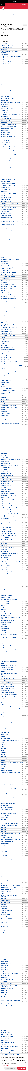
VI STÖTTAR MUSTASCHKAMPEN (7, 224)
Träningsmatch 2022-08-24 (6, 597)
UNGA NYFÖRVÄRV (5, 483)
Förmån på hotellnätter (5, 1052)
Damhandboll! (3, 1030)
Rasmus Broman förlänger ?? (7, 90)
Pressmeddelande (4, 559)
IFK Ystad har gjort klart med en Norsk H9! (9, 973)
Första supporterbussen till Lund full (8, 154)
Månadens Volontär (5, 96)
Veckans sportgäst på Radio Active (8, 803)
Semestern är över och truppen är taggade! (9, 371)
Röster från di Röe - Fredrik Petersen (8, 357)
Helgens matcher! (4, 557)
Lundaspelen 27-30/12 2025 (6, 142)
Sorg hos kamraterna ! (5, 491)
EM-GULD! (3, 704)
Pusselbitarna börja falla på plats (7, 1005)
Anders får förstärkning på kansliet (8, 183)
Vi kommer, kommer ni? (5, 341)
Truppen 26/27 (4, 49)
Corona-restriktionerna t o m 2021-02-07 (9, 861)
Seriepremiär (3, 591)
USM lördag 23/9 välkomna (6, 447)
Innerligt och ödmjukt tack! (6, 529)
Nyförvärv (3, 59)
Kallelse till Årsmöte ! (5, 632)
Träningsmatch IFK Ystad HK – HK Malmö (9, 465)
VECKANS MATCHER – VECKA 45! (7, 226)
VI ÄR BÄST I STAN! (4, 337)
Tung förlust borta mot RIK (6, 215)
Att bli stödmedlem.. (5, 801)
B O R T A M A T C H (5, 265)
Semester (3, 943)
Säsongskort (3, 967)
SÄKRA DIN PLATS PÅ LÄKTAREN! (7, 45)
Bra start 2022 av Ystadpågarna (7, 722)
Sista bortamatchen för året (6, 158)
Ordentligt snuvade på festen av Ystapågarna (10, 507)
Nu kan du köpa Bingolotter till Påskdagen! (9, 823)
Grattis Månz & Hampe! (5, 189)
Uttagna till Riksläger (5, 382)
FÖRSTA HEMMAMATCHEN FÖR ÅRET (8, 124)
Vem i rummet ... (4, 232)
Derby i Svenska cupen (5, 373)
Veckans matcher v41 (5, 261)
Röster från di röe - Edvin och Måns (8, 359)
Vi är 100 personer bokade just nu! (8, 146)
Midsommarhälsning (5, 951)
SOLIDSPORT (3, 451)
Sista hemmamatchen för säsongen (8, 493)
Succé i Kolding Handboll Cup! (7, 659)
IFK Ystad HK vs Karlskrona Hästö (7, 579)
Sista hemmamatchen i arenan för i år (8, 150)
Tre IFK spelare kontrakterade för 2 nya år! (9, 1012)
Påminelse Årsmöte (5, 936)
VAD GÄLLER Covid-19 (5, 914)
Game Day (3, 766)
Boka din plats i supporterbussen (7, 315)
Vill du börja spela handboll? (6, 770)
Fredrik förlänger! (4, 311)
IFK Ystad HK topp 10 (5, 549)
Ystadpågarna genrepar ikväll (7, 589)
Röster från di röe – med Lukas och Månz (9, 361)
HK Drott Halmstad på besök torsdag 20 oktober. (11, 561)
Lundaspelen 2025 (4, 130)
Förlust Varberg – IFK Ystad (6, 288)
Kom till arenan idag (5, 177)
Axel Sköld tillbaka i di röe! (6, 255)
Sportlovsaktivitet (4, 421)
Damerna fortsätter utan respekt (7, 547)
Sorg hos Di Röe (4, 643)
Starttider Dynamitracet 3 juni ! (7, 479)
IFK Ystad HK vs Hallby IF (6, 865)
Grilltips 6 (2, 934)
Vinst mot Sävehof (4, 1040)
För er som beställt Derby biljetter (7, 1016)
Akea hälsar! (3, 945)
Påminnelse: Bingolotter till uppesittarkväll (9, 880)
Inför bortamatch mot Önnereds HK (8, 1050)
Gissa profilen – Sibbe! (5, 205)
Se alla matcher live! (5, 292)
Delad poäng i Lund (5, 134)
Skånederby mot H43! (5, 257)
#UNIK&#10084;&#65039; (6, 1007)
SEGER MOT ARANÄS (5, 140)
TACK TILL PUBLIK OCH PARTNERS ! (8, 688)
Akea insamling (4, 906)
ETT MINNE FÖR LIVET (5, 112)
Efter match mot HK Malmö (6, 1009)
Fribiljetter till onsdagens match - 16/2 (8, 696)
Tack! (2, 786)
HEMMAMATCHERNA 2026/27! (7, 47)
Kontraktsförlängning (5, 270)
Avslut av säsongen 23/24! (6, 413)
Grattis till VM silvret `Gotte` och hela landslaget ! (11, 859)
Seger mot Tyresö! (4, 263)
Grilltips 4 (2, 947)
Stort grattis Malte (4, 384)
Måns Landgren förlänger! (6, 197)
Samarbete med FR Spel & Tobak (7, 284)
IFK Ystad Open (4, 353)
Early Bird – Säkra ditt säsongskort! (8, 61)
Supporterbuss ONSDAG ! (6, 415)
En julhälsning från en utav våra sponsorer (9, 1046)
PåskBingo (3, 663)
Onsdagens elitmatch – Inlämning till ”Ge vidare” (10, 740)
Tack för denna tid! (4, 640)
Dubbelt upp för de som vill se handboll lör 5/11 (10, 553)
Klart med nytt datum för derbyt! (7, 728)
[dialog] (14, 1063)
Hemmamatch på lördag (6, 167)
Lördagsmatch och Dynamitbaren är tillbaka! (10, 259)
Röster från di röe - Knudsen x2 (7, 294)
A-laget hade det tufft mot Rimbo (7, 567)
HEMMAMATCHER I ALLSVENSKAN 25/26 (9, 327)
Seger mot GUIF (4, 990)
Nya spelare (3, 920)
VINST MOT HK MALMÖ (5, 463)
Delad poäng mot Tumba (6, 201)
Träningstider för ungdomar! (6, 595)
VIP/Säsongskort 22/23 (5, 615)
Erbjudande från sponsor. (6, 963)
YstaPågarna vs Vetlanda (6, 900)
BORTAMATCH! (4, 247)
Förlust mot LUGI (4, 175)
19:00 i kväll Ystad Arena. (6, 497)
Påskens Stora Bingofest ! (6, 489)
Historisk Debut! (4, 912)
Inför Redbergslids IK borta (6, 996)
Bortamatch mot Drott (5, 171)
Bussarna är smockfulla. (6, 148)
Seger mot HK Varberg (5, 998)
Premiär (2, 750)
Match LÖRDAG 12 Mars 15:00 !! (7, 686)
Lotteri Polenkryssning (5, 1026)
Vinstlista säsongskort (5, 961)
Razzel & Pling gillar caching (6, 509)
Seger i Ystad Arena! (5, 253)
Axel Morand (3, 959)
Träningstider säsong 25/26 (6, 331)
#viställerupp (3, 700)
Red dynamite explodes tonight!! (7, 669)
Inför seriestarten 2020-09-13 (6, 918)
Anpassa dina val (5, 1065)
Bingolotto (3, 754)
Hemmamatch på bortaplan (6, 138)
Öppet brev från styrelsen (6, 485)
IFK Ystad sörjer (4, 971)
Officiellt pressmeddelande (6, 809)
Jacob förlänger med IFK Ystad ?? (8, 94)
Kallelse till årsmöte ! (5, 461)
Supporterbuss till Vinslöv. (6, 435)
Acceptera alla (21, 1068)
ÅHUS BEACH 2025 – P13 (6, 377)
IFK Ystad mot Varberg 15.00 (6, 505)
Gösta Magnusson (4, 799)
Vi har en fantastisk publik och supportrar (9, 203)
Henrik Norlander (4, 698)
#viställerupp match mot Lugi (7, 841)
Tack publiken (3, 680)
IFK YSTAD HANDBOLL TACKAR (7, 979)
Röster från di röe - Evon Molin (7, 347)
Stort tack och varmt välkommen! (7, 1024)
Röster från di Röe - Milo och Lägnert (8, 286)
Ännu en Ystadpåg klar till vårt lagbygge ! (9, 649)
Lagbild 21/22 (3, 768)
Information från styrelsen (6, 213)
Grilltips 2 (2, 953)
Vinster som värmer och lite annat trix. (8, 569)
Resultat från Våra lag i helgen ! (7, 563)
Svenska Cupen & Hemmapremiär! (8, 349)
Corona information (5, 870)
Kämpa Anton (3, 195)
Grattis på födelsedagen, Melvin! (7, 239)
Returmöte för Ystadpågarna (6, 724)
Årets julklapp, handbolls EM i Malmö (8, 193)
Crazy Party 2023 (7, 25)
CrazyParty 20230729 (5, 471)
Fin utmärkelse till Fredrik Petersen (8, 390)
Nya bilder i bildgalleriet (5, 908)
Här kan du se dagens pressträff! (7, 807)
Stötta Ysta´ (3, 863)
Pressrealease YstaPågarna (6, 910)
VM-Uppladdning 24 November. (7, 475)
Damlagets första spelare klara (7, 994)
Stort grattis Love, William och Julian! (8, 272)
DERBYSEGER (3, 339)
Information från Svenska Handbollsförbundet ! (10, 885)
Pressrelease (3, 748)
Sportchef (3, 932)
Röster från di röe (4, 313)
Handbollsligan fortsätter (6, 1028)
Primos (2, 702)
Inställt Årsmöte (4, 626)
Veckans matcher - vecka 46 (6, 217)
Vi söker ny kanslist (5, 1044)
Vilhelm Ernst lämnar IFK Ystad (7, 128)
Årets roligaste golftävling (6, 375)
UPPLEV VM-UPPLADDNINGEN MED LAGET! (9, 445)
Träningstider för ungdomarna (7, 922)
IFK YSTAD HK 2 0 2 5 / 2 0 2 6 (7, 274)
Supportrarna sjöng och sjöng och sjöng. (9, 535)
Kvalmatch (3, 409)
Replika (2, 742)
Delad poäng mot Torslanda (6, 92)
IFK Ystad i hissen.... (5, 543)
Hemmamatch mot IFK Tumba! (7, 209)
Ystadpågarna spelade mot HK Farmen (9, 599)
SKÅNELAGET (3, 437)
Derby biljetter (3, 744)
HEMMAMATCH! (4, 241)
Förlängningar (3, 676)
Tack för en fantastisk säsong (7, 63)
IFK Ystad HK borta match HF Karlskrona (9, 577)
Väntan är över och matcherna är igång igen (9, 126)
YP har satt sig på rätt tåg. (6, 565)
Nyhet (2, 876)
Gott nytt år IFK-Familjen (5, 132)
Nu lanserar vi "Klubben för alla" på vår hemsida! (10, 772)
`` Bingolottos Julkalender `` (6, 571)
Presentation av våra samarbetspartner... (9, 797)
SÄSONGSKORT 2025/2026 (6, 333)
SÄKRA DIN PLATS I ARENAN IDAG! (8, 179)
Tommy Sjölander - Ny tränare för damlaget (9, 661)
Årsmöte (2, 607)
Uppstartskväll (4, 916)
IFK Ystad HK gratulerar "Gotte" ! (7, 511)
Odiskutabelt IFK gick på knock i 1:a (8, 533)
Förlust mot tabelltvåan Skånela (7, 108)
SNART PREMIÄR (4, 305)
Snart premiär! (3, 455)
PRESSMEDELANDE (5, 732)
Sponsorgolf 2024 (4, 395)
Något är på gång (4, 100)
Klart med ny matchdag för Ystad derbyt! (9, 706)
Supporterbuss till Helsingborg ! (7, 417)
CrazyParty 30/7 (4, 624)
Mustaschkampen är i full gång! (7, 191)
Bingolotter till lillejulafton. (6, 738)
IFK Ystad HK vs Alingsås (6, 857)
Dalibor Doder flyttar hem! (6, 657)
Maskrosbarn (3, 736)
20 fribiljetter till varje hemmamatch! (8, 296)
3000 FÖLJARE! (4, 319)
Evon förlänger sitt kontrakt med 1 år (8, 173)
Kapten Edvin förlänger (5, 181)
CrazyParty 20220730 (5, 628)
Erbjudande (3, 605)
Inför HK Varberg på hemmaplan (7, 1003)
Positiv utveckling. (4, 545)
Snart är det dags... (4, 817)
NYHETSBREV (3, 449)
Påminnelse (3, 671)
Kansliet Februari (4, 1022)
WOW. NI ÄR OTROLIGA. (5, 152)
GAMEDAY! (3, 290)
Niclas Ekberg (3, 752)
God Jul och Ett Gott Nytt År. (6, 426)
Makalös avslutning (5, 690)
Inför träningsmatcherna (5, 926)
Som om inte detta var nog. (6, 537)
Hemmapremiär (4, 282)
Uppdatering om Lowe (5, 67)
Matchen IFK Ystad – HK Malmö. (7, 678)
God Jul (2, 730)
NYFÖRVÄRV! (3, 369)
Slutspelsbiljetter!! (4, 977)
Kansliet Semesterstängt (6, 622)
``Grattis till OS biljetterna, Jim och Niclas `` (9, 825)
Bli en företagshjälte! (5, 849)
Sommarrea (3, 403)
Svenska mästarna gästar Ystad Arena (8, 1042)
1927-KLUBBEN (4, 65)
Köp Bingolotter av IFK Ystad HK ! (7, 428)
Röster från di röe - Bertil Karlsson (7, 351)
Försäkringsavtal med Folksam (7, 249)
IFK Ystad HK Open (4, 457)
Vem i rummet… (4, 236)
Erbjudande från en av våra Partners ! (8, 665)
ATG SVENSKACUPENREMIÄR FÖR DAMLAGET (10, 114)
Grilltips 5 (2, 941)
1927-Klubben (3, 653)
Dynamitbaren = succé (5, 199)
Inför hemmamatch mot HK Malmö (8, 1014)
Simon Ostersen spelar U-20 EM (7, 620)
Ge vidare (2, 746)
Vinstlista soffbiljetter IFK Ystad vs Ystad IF (9, 889)
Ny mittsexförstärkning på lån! (7, 230)
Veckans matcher (4, 106)
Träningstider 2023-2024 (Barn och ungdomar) (10, 459)
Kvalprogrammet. (4, 411)
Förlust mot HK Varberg (5, 120)
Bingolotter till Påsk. (5, 419)
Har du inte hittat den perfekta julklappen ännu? (10, 156)
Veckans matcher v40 (5, 278)
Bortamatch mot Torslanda (6, 187)
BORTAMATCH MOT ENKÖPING (7, 169)
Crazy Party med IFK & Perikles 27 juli (8, 405)
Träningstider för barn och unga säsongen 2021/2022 (12, 762)
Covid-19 (2, 893)
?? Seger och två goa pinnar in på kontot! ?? (10, 163)
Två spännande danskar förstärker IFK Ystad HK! (11, 718)
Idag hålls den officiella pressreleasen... (9, 813)
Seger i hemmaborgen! (5, 234)
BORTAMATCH (3, 343)
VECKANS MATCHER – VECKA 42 (7, 251)
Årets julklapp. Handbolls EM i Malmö (8, 211)
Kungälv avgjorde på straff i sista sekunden (10, 581)
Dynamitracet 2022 (4, 630)
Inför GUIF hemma (4, 992)
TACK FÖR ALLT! (4, 69)
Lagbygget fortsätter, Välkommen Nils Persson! (10, 102)
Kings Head (3, 401)
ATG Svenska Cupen (5, 601)
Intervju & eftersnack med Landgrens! (8, 207)
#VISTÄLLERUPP (4, 851)
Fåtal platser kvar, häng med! (6, 122)
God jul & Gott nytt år (5, 1038)
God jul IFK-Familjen (5, 144)
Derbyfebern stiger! (5, 345)
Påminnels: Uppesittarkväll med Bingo (8, 887)
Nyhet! (2, 774)
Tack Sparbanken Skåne (6, 1020)
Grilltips (2, 955)
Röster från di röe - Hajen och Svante (8, 276)
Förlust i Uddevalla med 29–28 (7, 245)
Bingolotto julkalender (5, 902)
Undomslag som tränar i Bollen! (7, 667)
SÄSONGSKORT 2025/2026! (6, 309)
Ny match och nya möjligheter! (7, 682)
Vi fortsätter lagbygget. (5, 651)
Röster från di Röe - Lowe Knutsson (8, 355)
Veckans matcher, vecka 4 (6, 116)
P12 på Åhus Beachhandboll (6, 613)
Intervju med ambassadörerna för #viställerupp (10, 833)
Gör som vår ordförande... (6, 843)
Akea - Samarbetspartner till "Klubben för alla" (10, 792)
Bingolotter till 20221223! (6, 551)
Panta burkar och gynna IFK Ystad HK (8, 784)
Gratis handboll (4, 758)
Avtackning (3, 386)
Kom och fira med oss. (5, 593)
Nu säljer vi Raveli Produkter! (6, 837)
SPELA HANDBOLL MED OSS (6, 43)
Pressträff (3, 930)
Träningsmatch (4, 609)
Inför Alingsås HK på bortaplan (7, 988)
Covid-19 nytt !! (4, 855)
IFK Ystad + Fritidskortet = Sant (7, 317)
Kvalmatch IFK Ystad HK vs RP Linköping (9, 407)
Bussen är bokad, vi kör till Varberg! (8, 307)
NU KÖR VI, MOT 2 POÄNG (6, 161)
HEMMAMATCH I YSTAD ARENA (7, 98)
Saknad (2, 938)
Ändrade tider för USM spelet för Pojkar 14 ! (10, 712)
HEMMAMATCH (4, 443)
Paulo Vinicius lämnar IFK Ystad (7, 726)
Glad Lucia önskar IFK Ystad (6, 165)
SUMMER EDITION (4, 477)
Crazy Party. (3, 611)
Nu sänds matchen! (5, 924)
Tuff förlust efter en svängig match (8, 185)
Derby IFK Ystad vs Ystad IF (6, 891)
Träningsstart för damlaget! (6, 645)
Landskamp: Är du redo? (6, 432)
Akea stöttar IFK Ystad (5, 975)
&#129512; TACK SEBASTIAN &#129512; (9, 495)
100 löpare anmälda (5, 104)
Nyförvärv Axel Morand (5, 1032)
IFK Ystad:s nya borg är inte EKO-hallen (8, 499)
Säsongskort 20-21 (4, 969)
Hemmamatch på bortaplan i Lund (8, 136)
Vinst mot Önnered (4, 1048)
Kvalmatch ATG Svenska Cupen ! (7, 481)
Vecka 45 (2, 541)
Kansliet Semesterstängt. (6, 473)
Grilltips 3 (2, 949)
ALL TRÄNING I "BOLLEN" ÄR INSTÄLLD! (9, 684)
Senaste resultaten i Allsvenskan (7, 584)
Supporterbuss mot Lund (6, 88)
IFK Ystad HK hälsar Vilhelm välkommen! (9, 503)
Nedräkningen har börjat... (6, 815)
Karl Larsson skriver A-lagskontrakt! (8, 228)
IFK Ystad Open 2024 (5, 399)
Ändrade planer (4, 981)
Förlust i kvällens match (5, 280)
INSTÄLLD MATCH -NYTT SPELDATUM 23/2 (9, 694)
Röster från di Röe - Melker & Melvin (8, 335)
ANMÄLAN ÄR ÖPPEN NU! (6, 118)
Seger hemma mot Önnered (6, 1034)
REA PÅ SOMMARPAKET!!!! (6, 467)
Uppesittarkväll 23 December (7, 439)
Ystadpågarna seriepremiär (6, 575)
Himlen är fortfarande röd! (6, 329)
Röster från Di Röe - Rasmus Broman (8, 363)
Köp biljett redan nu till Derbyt (7, 1018)
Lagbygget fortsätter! (5, 647)
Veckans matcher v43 (5, 243)
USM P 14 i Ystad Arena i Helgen (7, 531)
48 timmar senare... (4, 805)
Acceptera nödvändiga (11, 1068)
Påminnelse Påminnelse (5, 760)
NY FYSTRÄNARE (4, 487)
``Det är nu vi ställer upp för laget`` (8, 692)
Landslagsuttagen (4, 734)
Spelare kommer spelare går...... (7, 555)
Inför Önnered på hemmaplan (7, 1036)
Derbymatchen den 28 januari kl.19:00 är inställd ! (11, 708)
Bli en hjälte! (3, 845)
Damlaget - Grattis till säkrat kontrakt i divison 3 (10, 655)
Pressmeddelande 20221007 (6, 573)
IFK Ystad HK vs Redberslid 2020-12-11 (9, 874)
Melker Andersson (4, 54)
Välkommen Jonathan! (5, 430)
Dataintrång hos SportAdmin (6, 388)
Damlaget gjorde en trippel (6, 539)
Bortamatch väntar (4, 110)
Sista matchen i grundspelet (6, 983)
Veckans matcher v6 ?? (5, 86)
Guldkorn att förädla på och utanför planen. (9, 520)
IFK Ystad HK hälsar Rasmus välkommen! (9, 501)
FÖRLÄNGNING (4, 453)
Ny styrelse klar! (4, 397)
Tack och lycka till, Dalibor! (6, 527)
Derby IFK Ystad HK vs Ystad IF (7, 710)
